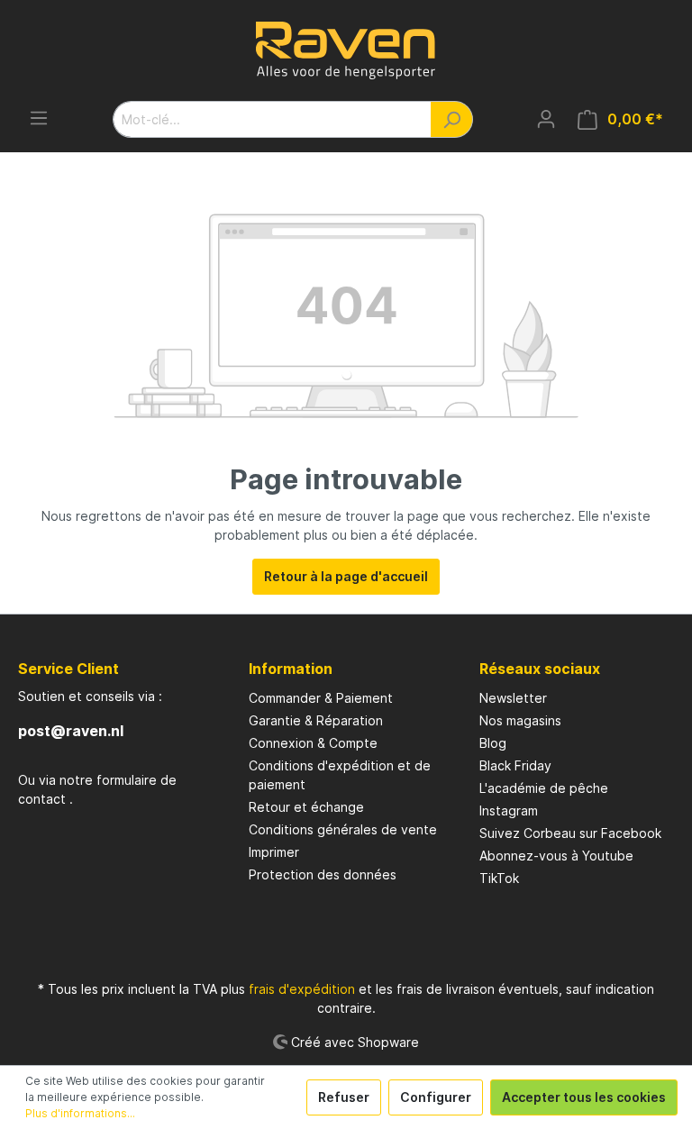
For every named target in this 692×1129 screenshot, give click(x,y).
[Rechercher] (452, 119)
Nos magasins (520, 720)
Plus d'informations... (80, 1113)
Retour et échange (306, 807)
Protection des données (322, 874)
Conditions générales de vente (343, 829)
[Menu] (38, 118)
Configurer (435, 1097)
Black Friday (515, 765)
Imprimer (274, 852)
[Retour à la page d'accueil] (346, 50)
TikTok (499, 878)
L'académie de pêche (543, 788)
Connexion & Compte (313, 743)
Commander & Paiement (321, 698)
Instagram (508, 810)
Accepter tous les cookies (584, 1097)
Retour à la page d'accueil (346, 576)
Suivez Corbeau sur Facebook (570, 833)
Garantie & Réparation (316, 720)
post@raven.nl (70, 731)
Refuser (343, 1097)
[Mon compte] (546, 119)
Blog (492, 743)
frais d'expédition (302, 989)
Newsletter (513, 698)
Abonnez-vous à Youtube (556, 855)
